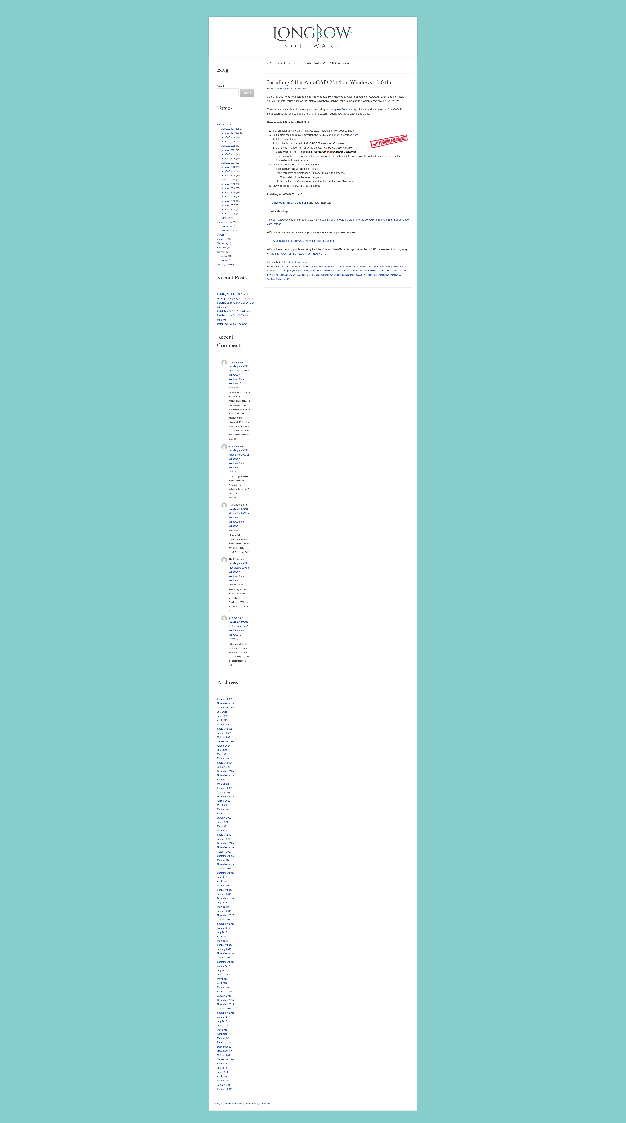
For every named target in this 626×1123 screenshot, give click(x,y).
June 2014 (222, 1072)
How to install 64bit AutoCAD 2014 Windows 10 (346, 271)
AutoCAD (221, 124)
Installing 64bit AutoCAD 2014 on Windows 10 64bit (330, 82)
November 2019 (225, 864)
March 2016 (223, 987)
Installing (349, 275)
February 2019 (224, 889)
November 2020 (225, 847)
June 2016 (222, 974)
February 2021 (224, 834)
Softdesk (225, 217)
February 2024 (224, 762)
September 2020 (225, 855)
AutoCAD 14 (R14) (230, 133)
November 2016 (225, 953)
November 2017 (225, 915)
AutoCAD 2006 (228, 158)
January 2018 (224, 911)
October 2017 (224, 919)
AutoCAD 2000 (228, 137)
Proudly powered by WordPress (228, 1103)
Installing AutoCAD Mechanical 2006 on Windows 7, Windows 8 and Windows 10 (239, 459)
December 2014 (225, 1046)
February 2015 (224, 1042)
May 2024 (222, 754)
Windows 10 (384, 275)
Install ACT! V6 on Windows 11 (233, 323)
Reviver (220, 251)
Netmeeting (222, 243)
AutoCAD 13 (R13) (230, 128)
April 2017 (222, 936)
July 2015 (222, 1021)
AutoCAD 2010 (228, 175)
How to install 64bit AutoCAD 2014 (308, 271)
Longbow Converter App (344, 109)
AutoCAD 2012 (228, 183)
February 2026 (224, 699)
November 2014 (225, 1050)
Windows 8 (272, 279)
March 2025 (223, 724)
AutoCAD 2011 (228, 179)
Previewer (221, 247)
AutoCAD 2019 (228, 213)
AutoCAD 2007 (228, 162)
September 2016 (225, 961)
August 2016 (223, 966)
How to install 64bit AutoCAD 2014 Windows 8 (287, 275)
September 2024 (225, 741)
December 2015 (225, 1000)
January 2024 (224, 766)
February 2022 (224, 813)
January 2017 (224, 949)
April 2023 (222, 779)
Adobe (224, 255)
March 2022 (223, 809)
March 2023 (223, 783)
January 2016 (224, 995)
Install (311, 275)
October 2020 (224, 851)
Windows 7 (395, 275)
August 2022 (223, 800)
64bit (305, 266)
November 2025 (225, 703)
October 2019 (224, 868)
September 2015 (225, 1012)
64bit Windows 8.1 (360, 266)
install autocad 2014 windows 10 (329, 275)
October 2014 (224, 1055)
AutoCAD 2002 (228, 145)
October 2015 (224, 1008)
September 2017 (225, 923)
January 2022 (224, 817)
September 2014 (225, 1059)
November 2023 (225, 775)
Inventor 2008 (227, 230)
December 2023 (225, 771)
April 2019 (222, 881)
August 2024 (223, 745)
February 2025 (224, 728)
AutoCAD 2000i (228, 141)
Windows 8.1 (283, 279)
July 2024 (222, 749)
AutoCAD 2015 (228, 196)
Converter (221, 234)
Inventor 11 (226, 226)
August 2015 (223, 1016)
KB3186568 (359, 275)
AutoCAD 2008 (228, 166)
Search (220, 86)
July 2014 (222, 1067)
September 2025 (225, 707)
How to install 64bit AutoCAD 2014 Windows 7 (388, 271)
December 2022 (225, 796)
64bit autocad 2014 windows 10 (323, 266)
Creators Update (285, 271)
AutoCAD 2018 (228, 209)
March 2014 (223, 1080)
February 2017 (224, 944)
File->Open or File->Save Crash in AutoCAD (300, 253)
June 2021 (222, 822)
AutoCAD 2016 (228, 200)
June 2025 (222, 716)
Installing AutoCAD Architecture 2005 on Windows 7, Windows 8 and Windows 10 (239, 375)
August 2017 (223, 927)
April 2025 (222, 720)
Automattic (265, 1103)
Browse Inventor (224, 222)
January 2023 (224, 792)
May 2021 (222, 826)
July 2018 (222, 902)
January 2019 (224, 894)
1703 (300, 266)
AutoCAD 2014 (282, 266)
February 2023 (224, 788)
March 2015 (223, 1038)
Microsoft (225, 260)
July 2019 (222, 877)
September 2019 (225, 872)
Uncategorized (224, 264)
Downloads (222, 238)
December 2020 (225, 843)
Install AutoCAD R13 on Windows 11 (236, 311)
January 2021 (224, 838)
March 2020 (223, 860)
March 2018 (223, 906)
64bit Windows (344, 266)
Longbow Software (300, 262)
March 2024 (223, 758)
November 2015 (225, 1004)
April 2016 (222, 983)
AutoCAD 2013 (228, 188)
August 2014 (223, 1063)
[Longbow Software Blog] (313, 37)
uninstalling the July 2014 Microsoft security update (305, 241)
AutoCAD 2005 (228, 154)
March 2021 (223, 830)
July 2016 (222, 970)
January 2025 (224, 732)
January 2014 (224, 1084)
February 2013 (224, 1089)
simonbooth (303, 88)
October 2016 (224, 957)
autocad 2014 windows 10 (381, 266)
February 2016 (224, 991)
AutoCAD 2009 (228, 171)
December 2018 (225, 898)
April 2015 (222, 1033)
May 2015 (222, 1029)
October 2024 (224, 737)
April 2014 (222, 1076)
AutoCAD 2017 (228, 205)
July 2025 (222, 711)
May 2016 (222, 978)
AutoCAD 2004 (228, 149)
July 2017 (222, 932)
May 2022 (222, 805)
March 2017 (223, 940)
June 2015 (222, 1025)
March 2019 (223, 885)
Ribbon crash (372, 275)
